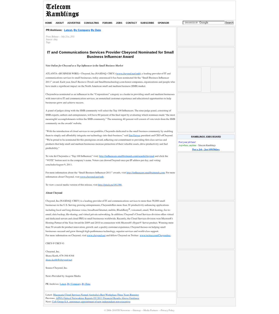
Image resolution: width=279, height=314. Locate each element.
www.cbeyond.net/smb (128, 73)
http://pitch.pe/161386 (110, 184)
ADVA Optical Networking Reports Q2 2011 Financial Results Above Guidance (97, 298)
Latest (68, 29)
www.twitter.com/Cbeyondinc (155, 235)
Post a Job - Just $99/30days (206, 149)
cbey (56, 39)
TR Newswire (62, 10)
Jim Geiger (134, 135)
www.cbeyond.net (96, 235)
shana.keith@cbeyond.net (59, 259)
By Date (96, 29)
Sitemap (137, 310)
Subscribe (147, 23)
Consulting (91, 23)
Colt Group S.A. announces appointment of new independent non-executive (91, 301)
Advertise (73, 23)
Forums (107, 23)
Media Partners (150, 310)
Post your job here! (187, 141)
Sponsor (163, 23)
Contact (131, 23)
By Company (82, 29)
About (60, 23)
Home (48, 23)
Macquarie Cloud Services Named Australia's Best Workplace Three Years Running (96, 294)
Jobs (119, 23)
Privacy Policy (167, 310)
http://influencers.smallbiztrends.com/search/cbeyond (126, 156)
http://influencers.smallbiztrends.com (146, 172)
